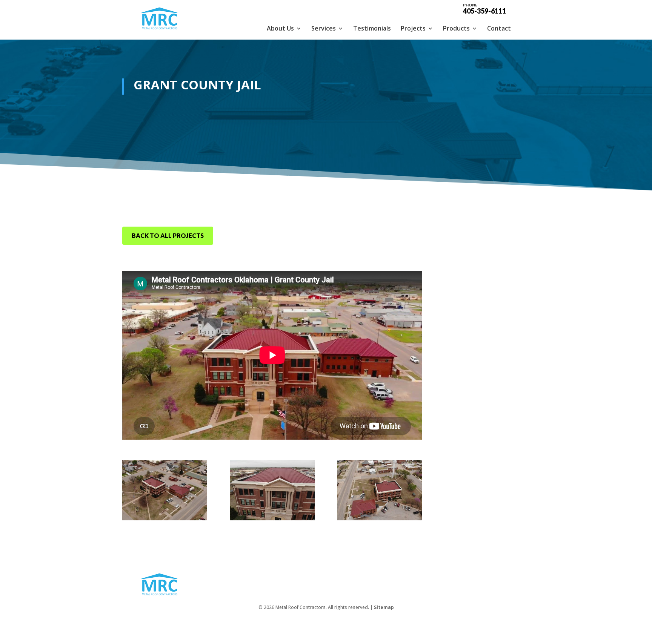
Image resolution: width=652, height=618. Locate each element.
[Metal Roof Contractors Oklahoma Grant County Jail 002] (272, 518)
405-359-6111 (484, 8)
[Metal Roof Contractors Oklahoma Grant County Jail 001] (164, 518)
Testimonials (372, 28)
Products (456, 28)
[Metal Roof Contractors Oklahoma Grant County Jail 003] (379, 518)
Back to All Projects (168, 235)
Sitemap (384, 607)
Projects (413, 28)
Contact (499, 28)
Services (323, 28)
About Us (280, 28)
